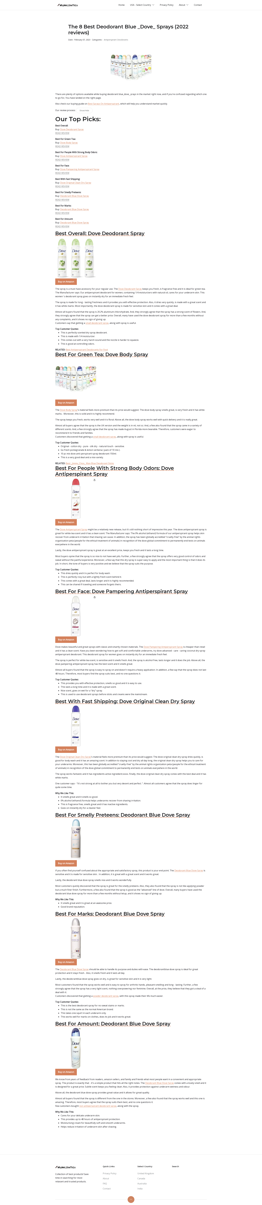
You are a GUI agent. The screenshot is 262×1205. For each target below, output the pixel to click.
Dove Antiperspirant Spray (73, 156)
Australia (142, 1183)
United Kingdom (145, 1173)
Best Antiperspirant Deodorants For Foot (87, 349)
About (106, 1178)
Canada (141, 1178)
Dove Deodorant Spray (72, 129)
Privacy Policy (166, 4)
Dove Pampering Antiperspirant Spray (79, 169)
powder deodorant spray (105, 995)
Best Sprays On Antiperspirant (103, 103)
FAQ (105, 1183)
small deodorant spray (97, 323)
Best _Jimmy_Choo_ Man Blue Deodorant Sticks (90, 463)
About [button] (182, 4)
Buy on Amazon (66, 281)
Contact (198, 4)
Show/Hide (84, 110)
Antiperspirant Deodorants (116, 39)
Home (121, 4)
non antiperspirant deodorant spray (97, 1105)
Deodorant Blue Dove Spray (74, 195)
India (139, 1188)
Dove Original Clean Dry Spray (75, 182)
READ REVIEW (62, 133)
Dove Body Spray (69, 142)
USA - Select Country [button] (141, 4)
